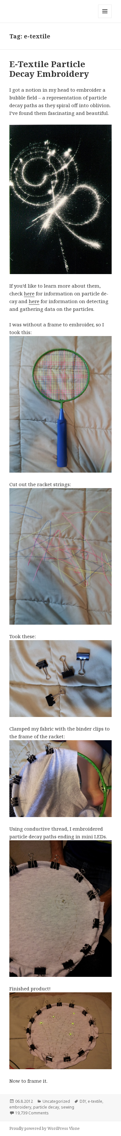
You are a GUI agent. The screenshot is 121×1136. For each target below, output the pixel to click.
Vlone (74, 1128)
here (29, 293)
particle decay (46, 1107)
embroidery (20, 1107)
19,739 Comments (32, 1113)
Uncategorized (56, 1101)
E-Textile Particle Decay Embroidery (49, 68)
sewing (67, 1107)
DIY (83, 1101)
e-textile (95, 1101)
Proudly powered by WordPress (38, 1128)
